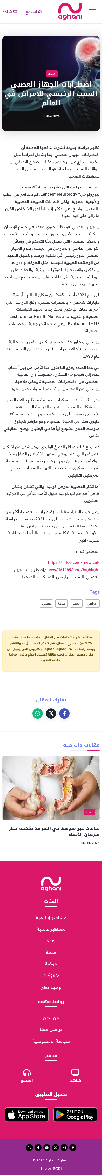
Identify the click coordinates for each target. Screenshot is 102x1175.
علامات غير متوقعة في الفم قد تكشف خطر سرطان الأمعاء (54, 831)
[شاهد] (75, 1073)
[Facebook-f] (72, 1147)
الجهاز (76, 603)
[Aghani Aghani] (70, 11)
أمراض (92, 603)
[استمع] (27, 1073)
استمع (27, 1080)
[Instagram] (64, 1147)
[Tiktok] (38, 1147)
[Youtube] (46, 1147)
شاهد (75, 1080)
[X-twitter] (55, 1147)
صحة (61, 603)
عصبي (46, 603)
